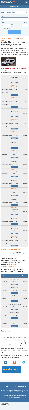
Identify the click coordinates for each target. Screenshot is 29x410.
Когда (3, 22)
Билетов (25, 22)
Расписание (15, 6)
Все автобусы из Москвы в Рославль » (10, 249)
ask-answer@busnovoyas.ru (14, 397)
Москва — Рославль (14, 75)
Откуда (3, 10)
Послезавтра (9, 28)
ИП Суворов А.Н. (11, 266)
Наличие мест (14, 82)
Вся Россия (15, 38)
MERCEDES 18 (14, 264)
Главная (3, 38)
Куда (3, 16)
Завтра (5, 28)
